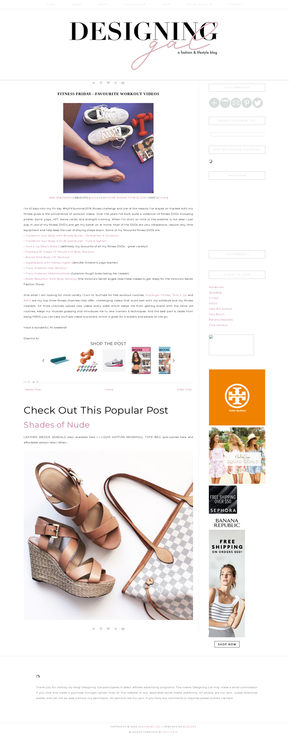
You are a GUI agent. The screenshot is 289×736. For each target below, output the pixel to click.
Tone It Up (179, 295)
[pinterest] (115, 83)
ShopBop (215, 292)
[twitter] (94, 83)
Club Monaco (218, 325)
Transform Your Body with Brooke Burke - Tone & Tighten (66, 241)
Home (51, 4)
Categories (135, 4)
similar (94, 197)
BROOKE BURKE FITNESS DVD (125, 197)
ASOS (213, 303)
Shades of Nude (57, 425)
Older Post (184, 389)
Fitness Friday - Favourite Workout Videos (108, 94)
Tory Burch (216, 314)
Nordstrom (216, 287)
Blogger (189, 726)
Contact (236, 4)
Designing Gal (150, 726)
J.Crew (214, 298)
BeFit (27, 300)
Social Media (199, 4)
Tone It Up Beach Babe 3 (43, 246)
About (77, 4)
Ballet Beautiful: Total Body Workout (51, 278)
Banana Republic (221, 319)
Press (103, 4)
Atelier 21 (170, 732)
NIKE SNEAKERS (60, 197)
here (229, 698)
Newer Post (33, 389)
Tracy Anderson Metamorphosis (48, 273)
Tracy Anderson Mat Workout (46, 268)
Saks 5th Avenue (220, 308)
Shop (166, 4)
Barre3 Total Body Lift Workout (47, 257)
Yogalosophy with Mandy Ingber (48, 262)
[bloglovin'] (108, 83)
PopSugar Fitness (158, 295)
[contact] (123, 83)
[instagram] (101, 83)
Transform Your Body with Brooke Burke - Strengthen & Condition (72, 235)
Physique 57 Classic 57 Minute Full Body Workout (60, 251)
